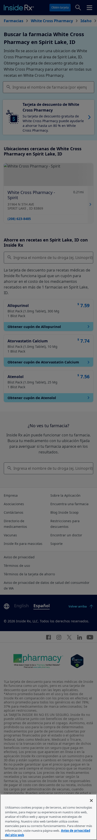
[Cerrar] (91, 800)
